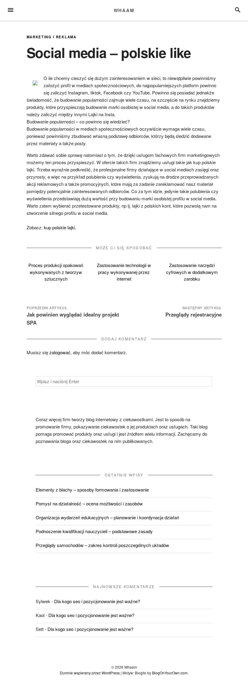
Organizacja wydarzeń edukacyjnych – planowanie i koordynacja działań (107, 517)
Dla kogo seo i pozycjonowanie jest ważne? (97, 601)
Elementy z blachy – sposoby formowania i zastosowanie (92, 489)
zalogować (59, 352)
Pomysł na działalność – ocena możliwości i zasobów (89, 503)
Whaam (124, 10)
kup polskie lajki (59, 227)
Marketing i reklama (52, 36)
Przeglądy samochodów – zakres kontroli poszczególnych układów (102, 545)
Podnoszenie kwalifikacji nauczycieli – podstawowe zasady (94, 531)
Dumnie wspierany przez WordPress (90, 672)
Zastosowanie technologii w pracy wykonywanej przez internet (124, 272)
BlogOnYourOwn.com (170, 672)
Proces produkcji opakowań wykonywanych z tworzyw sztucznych (55, 272)
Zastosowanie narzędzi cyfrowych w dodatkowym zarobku (192, 272)
